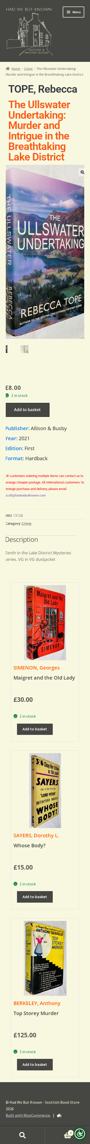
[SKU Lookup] (59, 1115)
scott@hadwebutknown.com (25, 495)
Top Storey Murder (36, 1013)
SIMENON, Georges (37, 667)
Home (16, 68)
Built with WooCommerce (28, 1115)
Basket (58, 1131)
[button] (82, 172)
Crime (28, 68)
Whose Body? (30, 845)
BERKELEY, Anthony (37, 1003)
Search (22, 1135)
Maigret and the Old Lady (44, 677)
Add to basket (27, 409)
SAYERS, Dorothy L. (36, 835)
